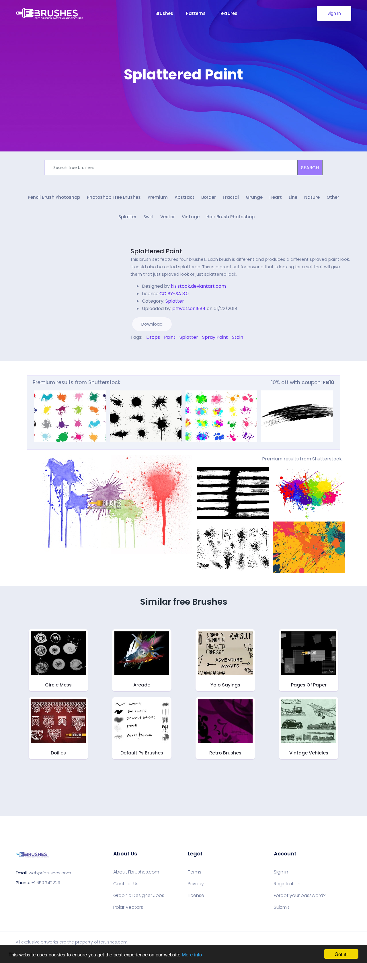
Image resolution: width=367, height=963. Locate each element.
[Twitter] (135, 349)
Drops (153, 337)
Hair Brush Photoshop (230, 217)
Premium (158, 197)
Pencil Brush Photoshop (54, 197)
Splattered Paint (156, 251)
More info (192, 954)
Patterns (196, 13)
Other (333, 197)
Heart (276, 197)
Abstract (184, 197)
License (196, 895)
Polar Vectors (128, 907)
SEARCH (310, 167)
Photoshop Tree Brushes (114, 197)
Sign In (334, 13)
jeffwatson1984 (189, 308)
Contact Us (125, 884)
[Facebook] (131, 349)
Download (152, 324)
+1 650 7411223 (45, 883)
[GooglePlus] (143, 349)
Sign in (281, 872)
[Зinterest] (139, 349)
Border (208, 197)
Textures (227, 13)
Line (293, 197)
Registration (287, 884)
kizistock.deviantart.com (198, 286)
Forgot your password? (300, 895)
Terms (194, 872)
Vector (167, 217)
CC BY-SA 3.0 (174, 293)
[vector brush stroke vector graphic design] (297, 416)
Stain (237, 337)
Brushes (164, 13)
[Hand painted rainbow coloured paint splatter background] (309, 493)
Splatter (127, 217)
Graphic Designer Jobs (138, 895)
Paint (169, 337)
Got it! (341, 954)
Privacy (196, 884)
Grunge (254, 197)
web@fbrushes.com (50, 873)
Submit (281, 907)
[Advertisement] (183, 100)
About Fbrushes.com (136, 872)
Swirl (148, 217)
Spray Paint (215, 337)
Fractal (231, 197)
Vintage (191, 217)
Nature (312, 197)
